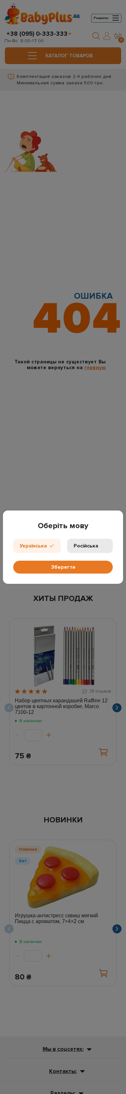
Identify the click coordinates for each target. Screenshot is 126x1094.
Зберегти (63, 567)
